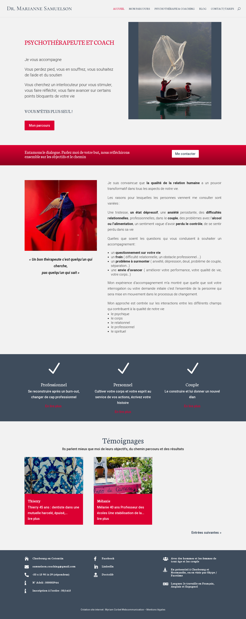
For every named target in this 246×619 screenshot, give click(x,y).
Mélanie (103, 500)
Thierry (34, 500)
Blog (202, 8)
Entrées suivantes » (206, 533)
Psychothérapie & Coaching (174, 8)
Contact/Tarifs (222, 8)
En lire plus (53, 406)
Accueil (118, 8)
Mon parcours (139, 8)
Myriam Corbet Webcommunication (124, 609)
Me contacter (185, 154)
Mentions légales (155, 609)
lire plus (34, 519)
